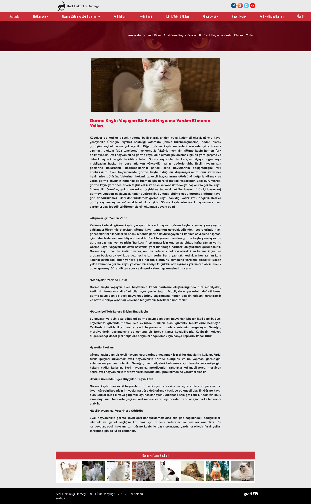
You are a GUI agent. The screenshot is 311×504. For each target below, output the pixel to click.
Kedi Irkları (120, 16)
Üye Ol (300, 16)
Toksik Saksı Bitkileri (177, 16)
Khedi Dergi (210, 16)
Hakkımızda (40, 16)
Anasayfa (14, 16)
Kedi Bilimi (146, 16)
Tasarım (250, 493)
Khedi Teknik (239, 16)
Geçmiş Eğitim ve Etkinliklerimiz (80, 16)
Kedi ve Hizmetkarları (272, 16)
